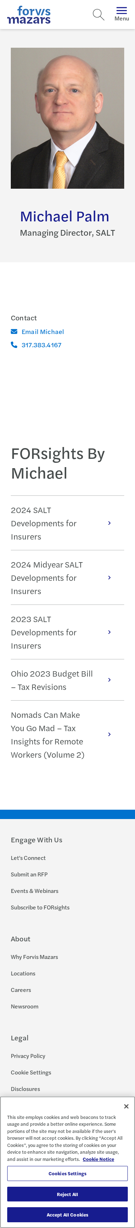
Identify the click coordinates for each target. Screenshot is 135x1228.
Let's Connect (28, 857)
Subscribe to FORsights (40, 907)
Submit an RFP (29, 874)
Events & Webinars (34, 890)
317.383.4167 (41, 344)
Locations (23, 973)
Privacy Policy (28, 1055)
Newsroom (25, 1006)
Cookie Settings (31, 1072)
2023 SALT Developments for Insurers (44, 632)
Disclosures (25, 1089)
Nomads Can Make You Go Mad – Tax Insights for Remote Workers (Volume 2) (48, 734)
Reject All (67, 1194)
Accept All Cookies (67, 1214)
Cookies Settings (67, 1173)
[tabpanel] (67, 631)
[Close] (126, 1106)
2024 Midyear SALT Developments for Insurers (47, 577)
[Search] (98, 15)
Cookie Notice (98, 1159)
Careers (21, 989)
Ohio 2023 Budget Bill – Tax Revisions (52, 679)
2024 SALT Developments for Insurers (44, 523)
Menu (121, 18)
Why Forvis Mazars (34, 956)
